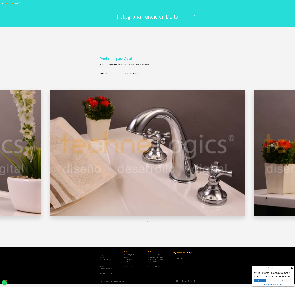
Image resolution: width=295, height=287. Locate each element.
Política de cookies (268, 284)
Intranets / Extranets (154, 266)
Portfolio (102, 261)
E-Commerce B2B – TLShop (155, 257)
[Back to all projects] (101, 15)
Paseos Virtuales (128, 266)
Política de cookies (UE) (106, 273)
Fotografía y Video (129, 264)
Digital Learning (128, 259)
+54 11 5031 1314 (180, 260)
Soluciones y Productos (106, 259)
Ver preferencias (286, 280)
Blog (101, 264)
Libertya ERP (151, 264)
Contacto (102, 266)
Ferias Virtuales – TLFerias (155, 255)
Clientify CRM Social (153, 261)
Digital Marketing (129, 261)
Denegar (273, 280)
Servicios (102, 257)
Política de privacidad (277, 284)
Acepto (260, 280)
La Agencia (103, 255)
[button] (292, 268)
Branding (126, 257)
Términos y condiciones (106, 268)
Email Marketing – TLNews (155, 259)
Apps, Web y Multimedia (130, 255)
